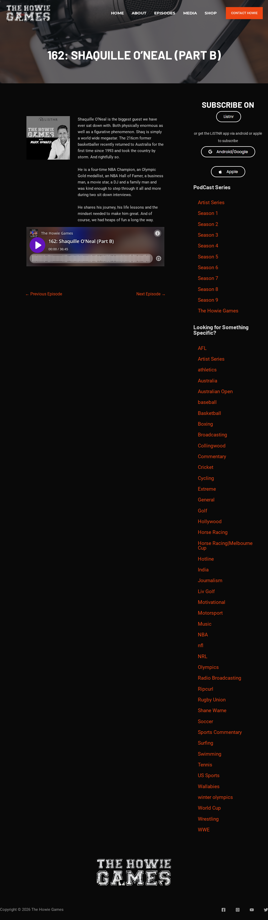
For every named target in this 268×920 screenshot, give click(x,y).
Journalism (210, 580)
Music (204, 624)
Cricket (205, 467)
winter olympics (215, 797)
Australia (207, 381)
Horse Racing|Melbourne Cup (225, 545)
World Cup (209, 808)
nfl (200, 645)
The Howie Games (218, 311)
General (206, 500)
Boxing (205, 424)
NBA (203, 635)
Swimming (209, 754)
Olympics (208, 667)
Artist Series (211, 202)
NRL (202, 656)
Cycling (206, 478)
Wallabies (209, 786)
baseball (207, 402)
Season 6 (208, 267)
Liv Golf (206, 591)
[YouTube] (252, 910)
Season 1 (208, 213)
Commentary (212, 456)
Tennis (205, 765)
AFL (202, 348)
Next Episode (151, 293)
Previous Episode (43, 293)
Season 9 (208, 300)
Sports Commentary (220, 732)
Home (117, 12)
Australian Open (215, 391)
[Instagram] (238, 910)
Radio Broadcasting (219, 678)
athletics (207, 370)
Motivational (211, 602)
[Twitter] (266, 910)
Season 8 (208, 289)
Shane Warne (212, 710)
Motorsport (210, 613)
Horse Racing (213, 532)
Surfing (205, 743)
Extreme (207, 489)
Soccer (205, 721)
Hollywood (210, 521)
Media (190, 12)
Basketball (209, 413)
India (203, 570)
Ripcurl (205, 689)
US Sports (209, 775)
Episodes (164, 12)
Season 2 (208, 224)
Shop (211, 12)
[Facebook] (223, 910)
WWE (204, 830)
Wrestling (208, 819)
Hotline (206, 559)
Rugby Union (212, 700)
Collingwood (212, 446)
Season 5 (208, 257)
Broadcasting (212, 435)
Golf (202, 511)
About (139, 12)
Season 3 (208, 235)
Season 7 (208, 278)
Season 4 (208, 246)
